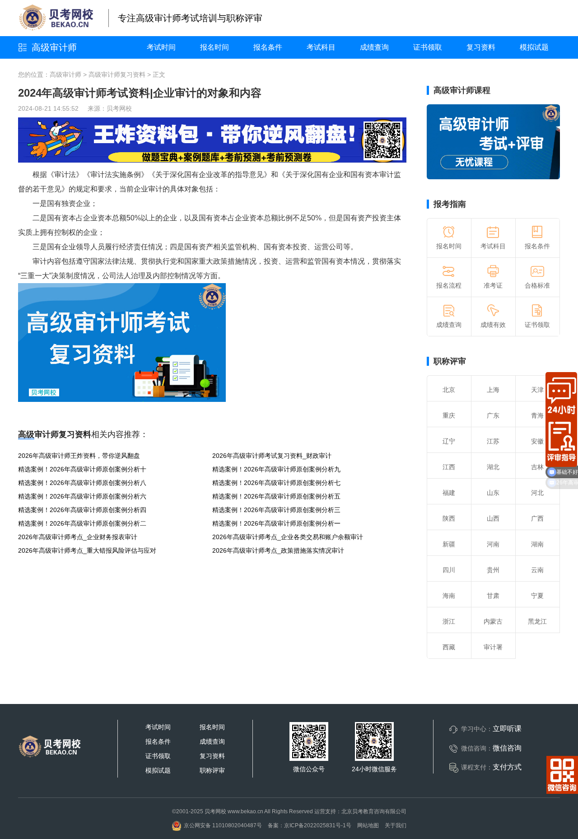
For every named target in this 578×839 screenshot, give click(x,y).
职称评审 (450, 361)
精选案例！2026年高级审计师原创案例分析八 (82, 482)
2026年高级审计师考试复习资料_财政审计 (271, 455)
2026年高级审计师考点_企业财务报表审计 (77, 537)
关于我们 (395, 825)
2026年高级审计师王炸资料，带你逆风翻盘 (79, 455)
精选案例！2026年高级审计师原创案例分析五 (276, 496)
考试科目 (321, 47)
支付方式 (507, 767)
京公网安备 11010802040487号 (223, 825)
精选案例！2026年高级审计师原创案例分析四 (82, 509)
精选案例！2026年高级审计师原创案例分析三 (276, 509)
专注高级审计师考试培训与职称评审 (190, 18)
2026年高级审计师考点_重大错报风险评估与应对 (87, 550)
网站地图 (368, 825)
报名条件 (267, 47)
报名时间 (214, 47)
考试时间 (161, 47)
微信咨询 (507, 748)
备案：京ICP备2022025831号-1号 (309, 825)
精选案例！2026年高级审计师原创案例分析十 (82, 469)
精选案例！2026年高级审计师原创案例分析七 (276, 482)
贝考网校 (119, 108)
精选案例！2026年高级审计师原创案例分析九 (276, 469)
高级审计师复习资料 (117, 74)
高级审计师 (54, 47)
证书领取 (427, 47)
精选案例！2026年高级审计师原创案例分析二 (82, 523)
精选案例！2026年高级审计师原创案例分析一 (276, 523)
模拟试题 (534, 47)
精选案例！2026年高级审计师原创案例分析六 (82, 496)
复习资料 (480, 47)
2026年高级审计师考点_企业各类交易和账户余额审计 (287, 537)
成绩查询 (374, 47)
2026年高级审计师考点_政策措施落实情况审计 (278, 550)
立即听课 (507, 728)
